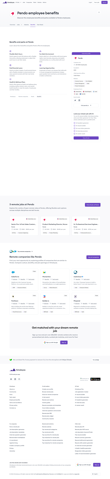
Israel (96, 91)
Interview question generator (18, 435)
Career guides (46, 402)
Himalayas (13, 96)
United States (78, 91)
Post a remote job (14, 426)
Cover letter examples (48, 408)
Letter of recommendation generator (85, 453)
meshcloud (77, 277)
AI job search (46, 397)
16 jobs (34, 295)
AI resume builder (80, 394)
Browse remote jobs (47, 392)
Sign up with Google (52, 342)
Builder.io (46, 301)
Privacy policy (13, 405)
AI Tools (17, 2)
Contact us (13, 408)
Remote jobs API (79, 426)
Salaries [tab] (26, 24)
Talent (34, 2)
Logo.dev (76, 474)
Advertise (12, 451)
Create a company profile (17, 445)
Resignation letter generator (83, 451)
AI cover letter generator (82, 397)
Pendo (32, 96)
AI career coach (79, 405)
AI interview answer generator (83, 445)
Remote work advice (48, 400)
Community (13, 392)
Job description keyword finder (84, 432)
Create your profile (47, 389)
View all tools (86, 138)
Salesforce (15, 277)
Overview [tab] (12, 24)
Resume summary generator (83, 437)
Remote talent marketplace (17, 437)
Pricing (11, 448)
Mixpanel (77, 301)
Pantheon (14, 301)
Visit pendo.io (85, 105)
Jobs (24, 2)
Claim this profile (86, 53)
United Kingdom (88, 91)
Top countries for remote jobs (50, 435)
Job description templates (17, 432)
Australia (83, 94)
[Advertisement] (38, 35)
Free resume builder (80, 435)
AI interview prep (80, 402)
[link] (13, 96)
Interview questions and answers (51, 410)
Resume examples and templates (51, 405)
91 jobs (34, 271)
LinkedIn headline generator (83, 448)
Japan (77, 94)
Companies (29, 2)
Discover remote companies (50, 394)
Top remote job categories (49, 429)
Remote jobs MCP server (82, 429)
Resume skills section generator (84, 443)
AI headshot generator (81, 400)
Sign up (104, 2)
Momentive (47, 277)
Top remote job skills (48, 432)
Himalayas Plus (79, 389)
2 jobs (65, 295)
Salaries (39, 2)
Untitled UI (60, 474)
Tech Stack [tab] (40, 24)
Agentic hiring (14, 443)
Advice (44, 2)
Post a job (96, 2)
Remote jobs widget (47, 416)
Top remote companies (24, 251)
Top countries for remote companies (52, 440)
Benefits (21, 279)
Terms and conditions (16, 402)
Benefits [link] (39, 96)
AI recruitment (14, 440)
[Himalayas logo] (8, 2)
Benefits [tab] (33, 24)
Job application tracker (81, 392)
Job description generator (17, 429)
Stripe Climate (67, 360)
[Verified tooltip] (82, 276)
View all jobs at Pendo (93, 205)
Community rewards (48, 418)
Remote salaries (46, 426)
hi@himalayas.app (15, 374)
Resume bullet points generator (84, 440)
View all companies (93, 257)
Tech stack (30, 279)
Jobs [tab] (19, 24)
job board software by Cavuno (45, 474)
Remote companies (23, 96)
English (96, 474)
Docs (11, 394)
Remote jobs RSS (47, 413)
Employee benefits (15, 400)
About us (12, 389)
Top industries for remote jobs (50, 437)
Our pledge (96, 360)
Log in (90, 2)
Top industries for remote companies (52, 443)
